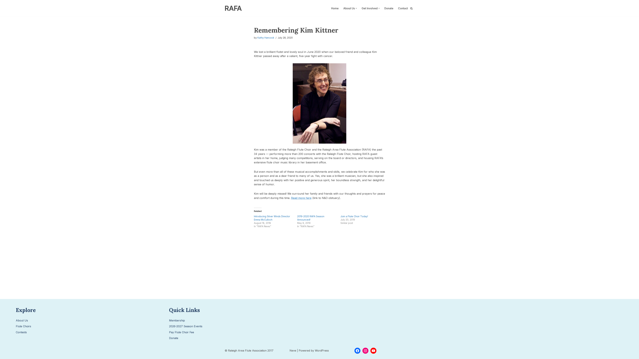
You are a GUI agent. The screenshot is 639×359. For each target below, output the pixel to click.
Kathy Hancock (265, 37)
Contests (21, 332)
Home (335, 8)
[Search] (411, 8)
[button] (356, 8)
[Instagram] (365, 351)
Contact (403, 8)
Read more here (301, 198)
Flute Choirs (23, 326)
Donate (388, 8)
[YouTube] (373, 351)
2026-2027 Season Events (185, 326)
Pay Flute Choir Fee (181, 332)
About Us (22, 320)
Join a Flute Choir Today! (354, 216)
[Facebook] (357, 351)
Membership (177, 320)
